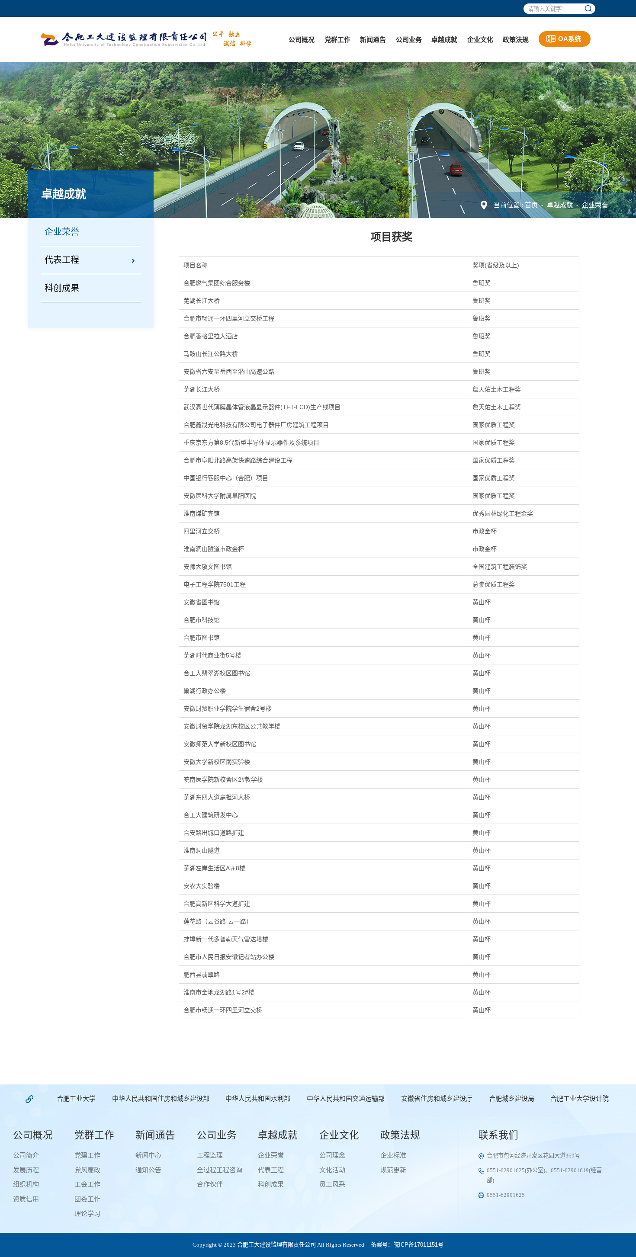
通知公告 (148, 1170)
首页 (531, 204)
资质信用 (26, 1199)
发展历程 (26, 1170)
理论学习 (87, 1213)
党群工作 (337, 39)
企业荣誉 (595, 204)
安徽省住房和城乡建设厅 (436, 1098)
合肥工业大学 (76, 1098)
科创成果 (62, 288)
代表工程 (62, 260)
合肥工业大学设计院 (579, 1098)
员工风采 (332, 1184)
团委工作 (87, 1199)
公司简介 (26, 1155)
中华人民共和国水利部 (257, 1098)
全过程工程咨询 (219, 1170)
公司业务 (409, 39)
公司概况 (302, 39)
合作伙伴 (210, 1184)
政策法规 (516, 39)
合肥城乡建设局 (511, 1098)
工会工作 (87, 1184)
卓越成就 (444, 39)
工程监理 (210, 1155)
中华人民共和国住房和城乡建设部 (160, 1098)
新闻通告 (373, 39)
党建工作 (87, 1155)
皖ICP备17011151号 (418, 1244)
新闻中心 (148, 1155)
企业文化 (480, 39)
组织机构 (26, 1184)
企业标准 (393, 1155)
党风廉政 (87, 1170)
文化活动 (332, 1170)
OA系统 (569, 38)
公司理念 (332, 1155)
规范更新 (393, 1170)
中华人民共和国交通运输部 (346, 1098)
